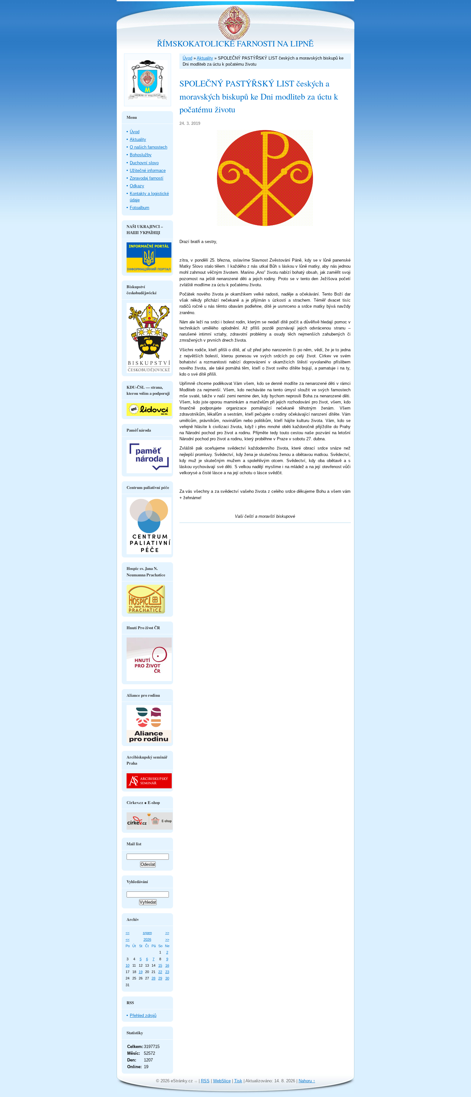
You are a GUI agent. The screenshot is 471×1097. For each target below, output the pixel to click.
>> (167, 933)
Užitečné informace (148, 170)
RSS (205, 1080)
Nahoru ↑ (307, 1080)
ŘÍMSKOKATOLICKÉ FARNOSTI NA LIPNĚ (235, 43)
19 (141, 972)
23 (167, 972)
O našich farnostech (148, 147)
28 (153, 978)
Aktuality (205, 58)
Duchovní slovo (144, 162)
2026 (147, 939)
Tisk (238, 1080)
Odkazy (137, 185)
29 (160, 978)
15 (160, 965)
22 (160, 972)
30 (167, 978)
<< (127, 933)
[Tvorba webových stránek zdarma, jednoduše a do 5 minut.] (196, 1081)
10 (127, 965)
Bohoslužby (141, 154)
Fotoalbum (139, 207)
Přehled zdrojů (143, 1015)
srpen (147, 933)
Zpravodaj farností (146, 178)
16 (167, 965)
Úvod (187, 58)
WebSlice (222, 1080)
